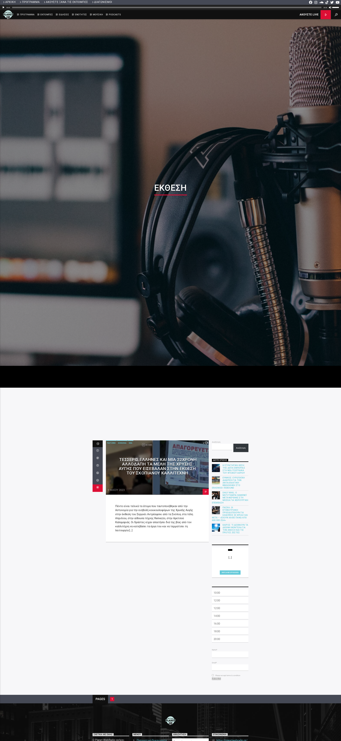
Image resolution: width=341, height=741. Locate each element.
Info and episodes (230, 608)
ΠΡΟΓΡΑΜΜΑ (31, 2)
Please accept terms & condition (227, 711)
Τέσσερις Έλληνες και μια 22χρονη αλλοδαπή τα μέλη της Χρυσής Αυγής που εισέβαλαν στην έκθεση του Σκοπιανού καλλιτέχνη (158, 502)
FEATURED (111, 479)
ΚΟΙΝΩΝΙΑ (122, 479)
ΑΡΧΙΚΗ (10, 2)
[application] (170, 7)
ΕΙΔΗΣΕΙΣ (64, 14)
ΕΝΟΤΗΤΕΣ (81, 14)
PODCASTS (115, 14)
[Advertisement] (170, 443)
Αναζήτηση (216, 478)
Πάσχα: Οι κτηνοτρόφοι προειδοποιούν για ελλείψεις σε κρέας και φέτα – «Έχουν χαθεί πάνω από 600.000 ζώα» (230, 549)
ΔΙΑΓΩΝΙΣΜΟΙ (103, 2)
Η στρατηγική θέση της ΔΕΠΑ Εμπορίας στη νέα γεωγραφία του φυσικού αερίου (234, 505)
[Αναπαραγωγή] (3, 7)
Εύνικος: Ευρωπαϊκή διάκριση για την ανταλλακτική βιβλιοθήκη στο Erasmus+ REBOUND (228, 518)
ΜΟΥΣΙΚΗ (98, 14)
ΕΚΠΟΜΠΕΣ (46, 14)
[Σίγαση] (330, 7)
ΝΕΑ (130, 479)
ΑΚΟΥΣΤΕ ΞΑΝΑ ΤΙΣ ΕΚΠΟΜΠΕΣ (67, 2)
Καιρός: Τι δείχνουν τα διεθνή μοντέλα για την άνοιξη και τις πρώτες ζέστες (235, 564)
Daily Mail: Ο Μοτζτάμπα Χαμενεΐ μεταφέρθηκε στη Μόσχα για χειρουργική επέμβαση (230, 533)
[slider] (336, 7)
